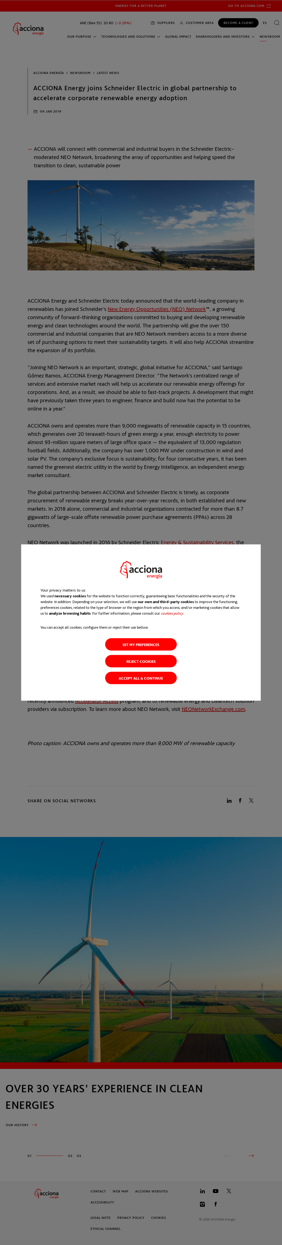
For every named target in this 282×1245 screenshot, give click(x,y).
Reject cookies (141, 661)
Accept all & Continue (141, 678)
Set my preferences (141, 644)
